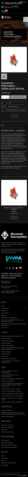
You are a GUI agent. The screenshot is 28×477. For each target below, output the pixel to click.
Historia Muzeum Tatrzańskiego (12, 336)
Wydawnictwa (6, 354)
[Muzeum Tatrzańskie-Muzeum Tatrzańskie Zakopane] (6, 17)
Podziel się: (5, 116)
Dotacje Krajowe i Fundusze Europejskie (10, 361)
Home (3, 306)
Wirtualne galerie (7, 432)
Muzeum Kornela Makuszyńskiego (12, 393)
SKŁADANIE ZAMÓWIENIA (8, 463)
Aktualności (5, 308)
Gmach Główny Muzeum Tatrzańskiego (9, 371)
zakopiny (23, 110)
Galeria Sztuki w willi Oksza (10, 389)
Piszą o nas (5, 356)
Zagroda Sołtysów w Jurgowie (11, 402)
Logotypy (4, 328)
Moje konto (5, 458)
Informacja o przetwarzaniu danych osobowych (13, 324)
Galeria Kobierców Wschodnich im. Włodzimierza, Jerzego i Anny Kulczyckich (13, 385)
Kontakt (4, 315)
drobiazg (8, 110)
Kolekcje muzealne (7, 341)
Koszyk (3, 460)
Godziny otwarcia (7, 443)
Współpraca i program (9, 358)
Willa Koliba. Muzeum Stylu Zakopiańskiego (10, 375)
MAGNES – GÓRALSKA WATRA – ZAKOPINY (14, 208)
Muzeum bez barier (7, 345)
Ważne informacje (7, 416)
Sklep (3, 456)
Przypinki (16, 106)
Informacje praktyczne (9, 445)
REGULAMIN (4, 465)
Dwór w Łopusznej (7, 381)
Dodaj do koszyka (18, 97)
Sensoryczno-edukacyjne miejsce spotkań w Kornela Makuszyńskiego (13, 413)
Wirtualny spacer (7, 425)
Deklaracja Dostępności (9, 317)
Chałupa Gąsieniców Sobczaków (12, 379)
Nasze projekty (6, 338)
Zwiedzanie (5, 313)
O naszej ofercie (6, 410)
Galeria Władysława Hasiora (11, 391)
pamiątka (13, 110)
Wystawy (4, 310)
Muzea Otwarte (6, 343)
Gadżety (11, 106)
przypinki (18, 110)
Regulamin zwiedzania (8, 447)
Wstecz (17, 39)
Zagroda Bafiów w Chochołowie (12, 396)
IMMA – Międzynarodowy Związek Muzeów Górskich (12, 320)
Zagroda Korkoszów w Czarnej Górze (11, 398)
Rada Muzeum (5, 351)
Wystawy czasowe (7, 427)
